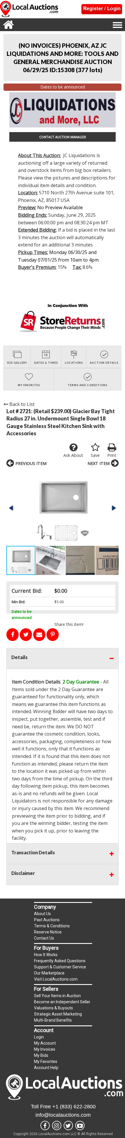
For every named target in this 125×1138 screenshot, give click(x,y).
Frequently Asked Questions (59, 960)
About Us (42, 913)
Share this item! (68, 624)
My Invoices (44, 1049)
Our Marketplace (49, 973)
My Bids (41, 1055)
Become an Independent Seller (62, 1001)
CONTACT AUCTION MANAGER (62, 137)
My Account (45, 1043)
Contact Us (44, 938)
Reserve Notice (48, 932)
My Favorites (45, 1061)
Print (111, 455)
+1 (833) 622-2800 (74, 1106)
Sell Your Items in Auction (57, 995)
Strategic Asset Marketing (58, 1014)
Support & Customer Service (60, 967)
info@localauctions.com (63, 1115)
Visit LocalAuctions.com (56, 979)
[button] (62, 508)
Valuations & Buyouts (53, 1008)
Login (39, 1037)
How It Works (46, 954)
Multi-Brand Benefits (53, 1020)
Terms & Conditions (52, 926)
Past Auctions (47, 919)
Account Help (46, 1067)
